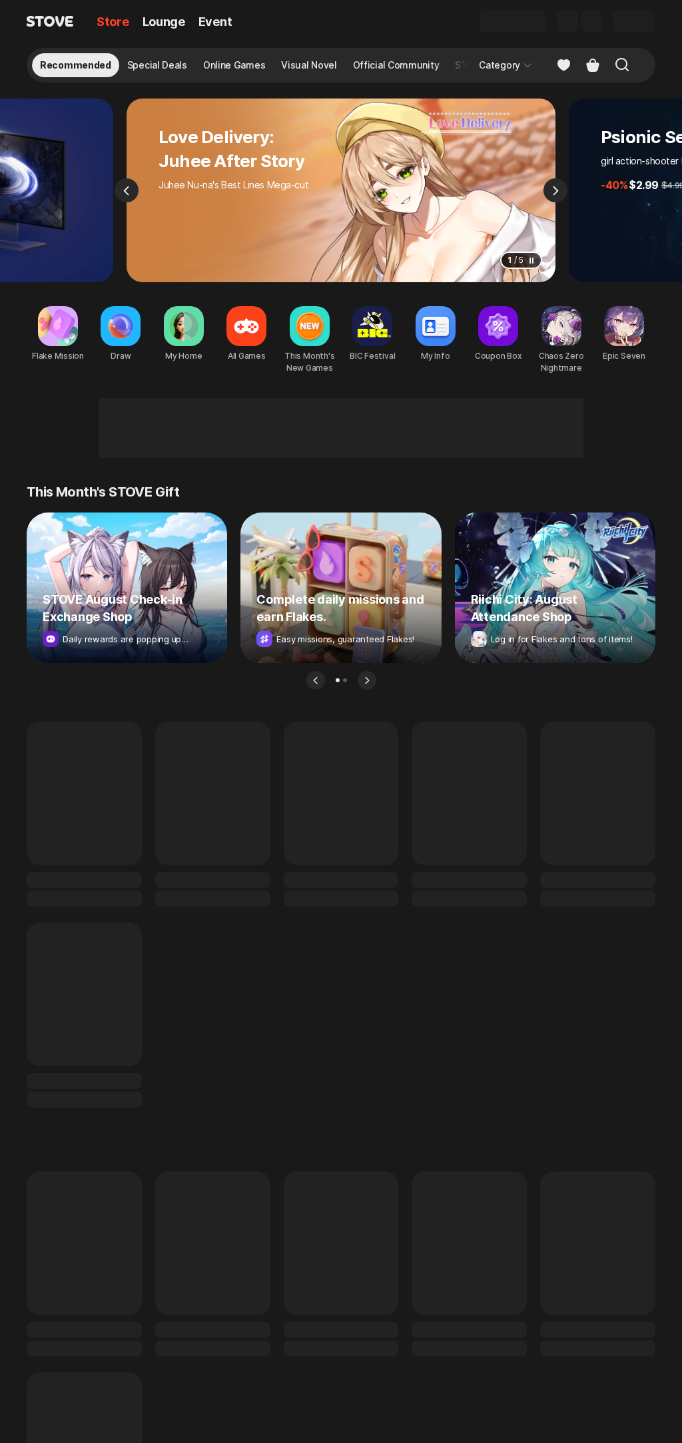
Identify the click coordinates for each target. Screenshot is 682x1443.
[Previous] (127, 190)
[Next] (555, 190)
